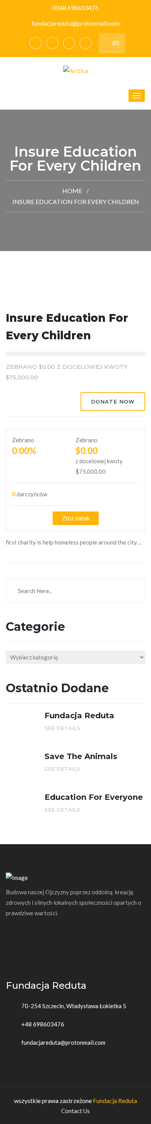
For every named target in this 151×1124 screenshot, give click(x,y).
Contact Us (75, 1110)
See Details (63, 728)
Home (72, 190)
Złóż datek (75, 518)
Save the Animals (81, 756)
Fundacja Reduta (115, 1100)
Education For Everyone (94, 797)
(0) (115, 42)
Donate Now (113, 401)
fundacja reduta (79, 715)
